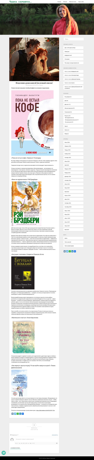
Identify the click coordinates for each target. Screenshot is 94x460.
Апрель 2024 (67, 195)
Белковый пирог (75, 75)
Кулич (73, 82)
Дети (66, 100)
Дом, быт (67, 104)
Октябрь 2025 (68, 157)
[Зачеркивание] (21, 443)
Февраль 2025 (68, 168)
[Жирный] (16, 443)
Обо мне (65, 1)
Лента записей (68, 242)
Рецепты (66, 115)
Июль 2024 (67, 184)
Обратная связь (72, 1)
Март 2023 (67, 199)
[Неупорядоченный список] (25, 443)
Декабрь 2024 (68, 176)
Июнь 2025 (67, 161)
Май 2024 (67, 191)
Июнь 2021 (67, 214)
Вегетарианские (68, 117)
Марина (41, 85)
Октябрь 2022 (68, 203)
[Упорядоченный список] (23, 443)
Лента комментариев (69, 245)
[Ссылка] (30, 443)
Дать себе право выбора (70, 47)
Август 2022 (67, 210)
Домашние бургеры (76, 79)
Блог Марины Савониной (50, 458)
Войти (66, 238)
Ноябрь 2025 (67, 153)
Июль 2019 (67, 222)
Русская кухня (68, 122)
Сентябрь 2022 (68, 206)
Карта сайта (81, 1)
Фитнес (66, 130)
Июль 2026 (67, 142)
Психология (67, 112)
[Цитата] (27, 443)
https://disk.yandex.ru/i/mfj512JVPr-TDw (45, 410)
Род (65, 126)
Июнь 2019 (67, 225)
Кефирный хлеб (68, 55)
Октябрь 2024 (68, 180)
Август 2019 (67, 218)
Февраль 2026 (68, 146)
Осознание (67, 59)
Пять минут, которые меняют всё (72, 62)
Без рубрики (67, 96)
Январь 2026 (67, 150)
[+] (34, 443)
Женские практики (69, 108)
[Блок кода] (28, 443)
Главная (59, 1)
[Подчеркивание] (20, 443)
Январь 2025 (67, 172)
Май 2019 (67, 229)
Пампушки (67, 51)
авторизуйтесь (55, 434)
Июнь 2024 (67, 187)
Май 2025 (67, 165)
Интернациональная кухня (71, 119)
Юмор (66, 133)
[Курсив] (18, 443)
